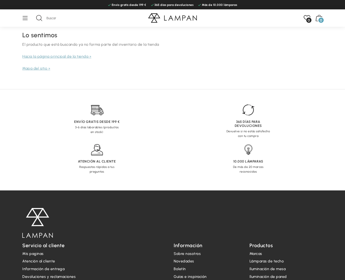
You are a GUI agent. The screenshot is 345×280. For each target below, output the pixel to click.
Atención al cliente (38, 261)
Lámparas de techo (266, 261)
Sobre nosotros (187, 253)
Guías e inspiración (190, 276)
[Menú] (27, 18)
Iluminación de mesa (267, 269)
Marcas (255, 253)
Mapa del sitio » (36, 68)
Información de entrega (43, 269)
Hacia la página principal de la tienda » (56, 56)
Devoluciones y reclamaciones (49, 276)
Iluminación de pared (268, 276)
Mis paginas (33, 253)
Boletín (180, 269)
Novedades (184, 261)
